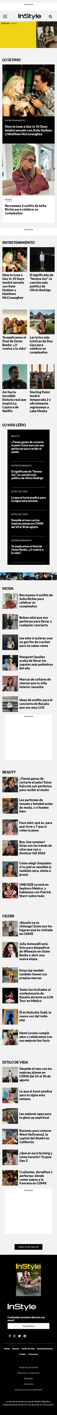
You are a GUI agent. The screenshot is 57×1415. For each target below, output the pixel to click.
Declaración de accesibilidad (28, 1389)
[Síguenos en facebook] (10, 1336)
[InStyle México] (29, 16)
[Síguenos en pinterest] (24, 1336)
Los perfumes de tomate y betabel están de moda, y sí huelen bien (36, 805)
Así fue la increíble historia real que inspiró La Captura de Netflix (14, 401)
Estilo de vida (19, 491)
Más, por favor (28, 1246)
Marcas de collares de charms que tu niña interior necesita (35, 683)
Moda (8, 199)
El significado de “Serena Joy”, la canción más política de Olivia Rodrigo (41, 282)
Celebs (8, 916)
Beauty (15, 436)
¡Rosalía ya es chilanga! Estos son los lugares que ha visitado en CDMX (36, 928)
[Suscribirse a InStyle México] (28, 1279)
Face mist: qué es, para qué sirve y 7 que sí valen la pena (35, 826)
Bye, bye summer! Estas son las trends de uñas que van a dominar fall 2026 (35, 847)
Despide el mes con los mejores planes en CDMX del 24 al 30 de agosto (27, 523)
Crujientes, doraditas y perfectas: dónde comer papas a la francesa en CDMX (35, 1177)
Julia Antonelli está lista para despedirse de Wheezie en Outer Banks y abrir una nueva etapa (34, 951)
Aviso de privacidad (28, 1367)
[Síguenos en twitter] (19, 1336)
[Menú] (5, 16)
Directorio (28, 1384)
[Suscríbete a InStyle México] (28, 34)
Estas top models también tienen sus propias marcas (33, 974)
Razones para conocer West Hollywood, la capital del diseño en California (35, 1136)
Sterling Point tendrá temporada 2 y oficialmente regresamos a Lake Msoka (40, 401)
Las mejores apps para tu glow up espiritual (35, 1115)
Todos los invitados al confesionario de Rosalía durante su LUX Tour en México (36, 995)
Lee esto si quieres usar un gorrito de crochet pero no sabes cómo (36, 642)
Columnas (33, 1354)
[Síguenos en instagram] (14, 1336)
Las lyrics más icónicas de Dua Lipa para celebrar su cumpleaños (41, 344)
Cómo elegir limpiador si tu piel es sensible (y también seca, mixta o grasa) (35, 868)
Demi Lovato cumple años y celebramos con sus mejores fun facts (35, 1036)
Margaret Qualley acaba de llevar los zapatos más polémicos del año (36, 662)
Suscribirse (29, 1325)
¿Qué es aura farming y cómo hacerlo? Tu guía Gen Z (35, 1156)
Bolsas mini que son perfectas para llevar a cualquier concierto (35, 621)
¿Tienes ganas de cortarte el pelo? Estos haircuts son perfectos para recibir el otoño (27, 447)
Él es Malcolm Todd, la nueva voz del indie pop (35, 1016)
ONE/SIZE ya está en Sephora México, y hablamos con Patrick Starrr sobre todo (35, 890)
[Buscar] (50, 16)
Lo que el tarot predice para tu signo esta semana (28, 499)
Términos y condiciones (28, 1373)
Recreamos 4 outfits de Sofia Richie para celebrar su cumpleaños (25, 209)
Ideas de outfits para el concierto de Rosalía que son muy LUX (35, 703)
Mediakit (28, 1378)
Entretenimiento (15, 120)
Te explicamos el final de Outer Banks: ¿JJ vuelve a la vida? (14, 342)
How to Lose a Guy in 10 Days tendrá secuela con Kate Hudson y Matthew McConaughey (28, 130)
